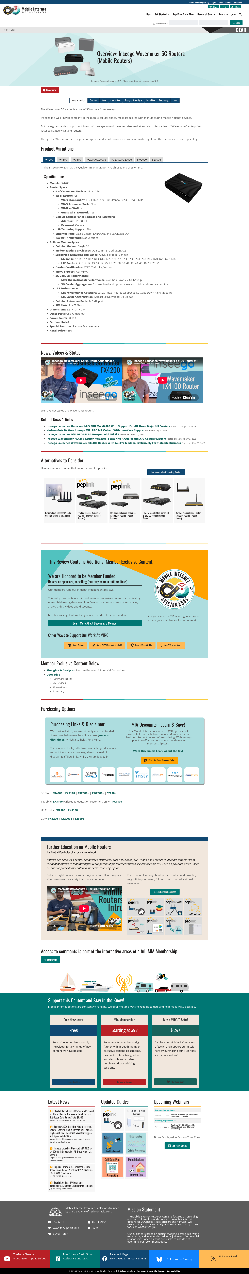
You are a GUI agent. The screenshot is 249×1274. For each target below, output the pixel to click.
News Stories (69, 1120)
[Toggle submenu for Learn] (227, 14)
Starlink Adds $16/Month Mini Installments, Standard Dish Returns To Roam (71, 1184)
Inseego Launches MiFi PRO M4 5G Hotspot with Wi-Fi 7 (83, 434)
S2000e (111, 793)
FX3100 (58, 801)
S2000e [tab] (156, 159)
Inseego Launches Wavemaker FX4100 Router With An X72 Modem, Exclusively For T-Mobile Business (114, 443)
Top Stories (80, 1120)
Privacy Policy (127, 1271)
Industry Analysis (70, 1139)
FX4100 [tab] (63, 159)
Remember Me (162, 23)
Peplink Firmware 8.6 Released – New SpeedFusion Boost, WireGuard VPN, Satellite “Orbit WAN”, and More (71, 1170)
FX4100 (117, 801)
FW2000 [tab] (142, 159)
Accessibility (173, 1271)
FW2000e (98, 793)
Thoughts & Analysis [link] (60, 670)
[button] (240, 14)
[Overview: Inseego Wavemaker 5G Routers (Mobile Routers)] (74, 36)
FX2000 (60, 810)
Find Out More (50, 960)
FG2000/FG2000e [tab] (121, 159)
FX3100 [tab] (76, 159)
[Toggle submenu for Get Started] (168, 14)
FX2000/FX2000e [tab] (96, 159)
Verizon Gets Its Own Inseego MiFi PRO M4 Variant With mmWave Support (96, 430)
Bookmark (51, 90)
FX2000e (83, 793)
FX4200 (57, 793)
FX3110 (70, 793)
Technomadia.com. (100, 1211)
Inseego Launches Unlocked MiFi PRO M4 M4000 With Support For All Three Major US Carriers (108, 426)
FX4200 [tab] (49, 159)
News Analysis (83, 1139)
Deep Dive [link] (53, 674)
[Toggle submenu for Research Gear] (215, 14)
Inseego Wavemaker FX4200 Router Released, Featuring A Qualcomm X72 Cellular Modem (106, 438)
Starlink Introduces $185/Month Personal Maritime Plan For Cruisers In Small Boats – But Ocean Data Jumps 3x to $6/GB (72, 1114)
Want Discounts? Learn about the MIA (158, 751)
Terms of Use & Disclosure (151, 1271)
